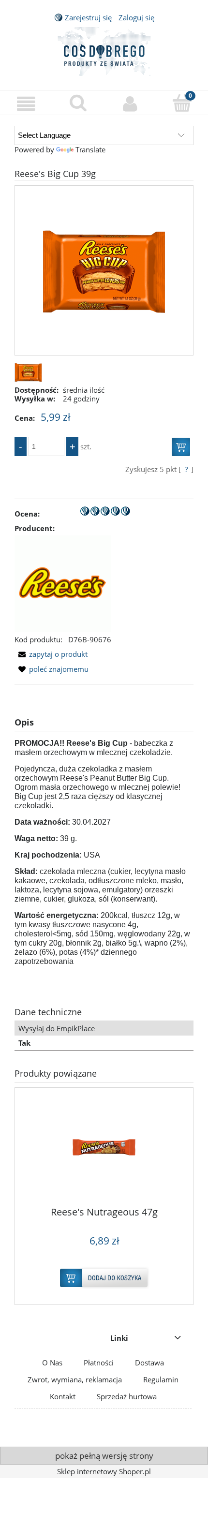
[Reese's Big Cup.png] (104, 270)
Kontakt (62, 1396)
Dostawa (149, 1362)
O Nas (52, 1362)
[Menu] (26, 104)
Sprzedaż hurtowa (127, 1396)
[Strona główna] (104, 49)
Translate (90, 149)
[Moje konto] (130, 104)
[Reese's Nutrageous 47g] (104, 1150)
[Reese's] (63, 583)
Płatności (99, 1362)
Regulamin (160, 1379)
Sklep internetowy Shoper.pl (104, 1471)
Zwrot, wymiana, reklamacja (75, 1379)
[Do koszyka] (180, 450)
